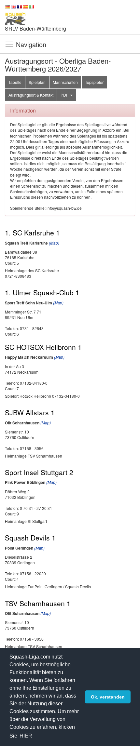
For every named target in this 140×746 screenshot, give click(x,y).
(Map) (54, 243)
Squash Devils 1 (30, 537)
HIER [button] (26, 736)
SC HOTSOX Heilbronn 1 (43, 347)
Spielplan (37, 82)
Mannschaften (65, 82)
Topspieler (94, 82)
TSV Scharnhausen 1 (38, 603)
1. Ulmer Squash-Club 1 (42, 292)
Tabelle (14, 82)
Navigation (9, 43)
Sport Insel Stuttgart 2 (39, 472)
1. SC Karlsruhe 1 (32, 232)
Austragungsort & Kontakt (30, 95)
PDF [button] (65, 95)
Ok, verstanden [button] (108, 696)
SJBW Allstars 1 (30, 412)
